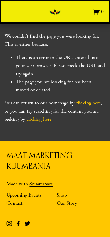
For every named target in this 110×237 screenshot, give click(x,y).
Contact (14, 203)
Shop (62, 195)
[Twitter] (27, 223)
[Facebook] (18, 223)
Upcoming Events (23, 195)
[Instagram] (9, 223)
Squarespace (41, 184)
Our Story (67, 203)
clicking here (88, 103)
